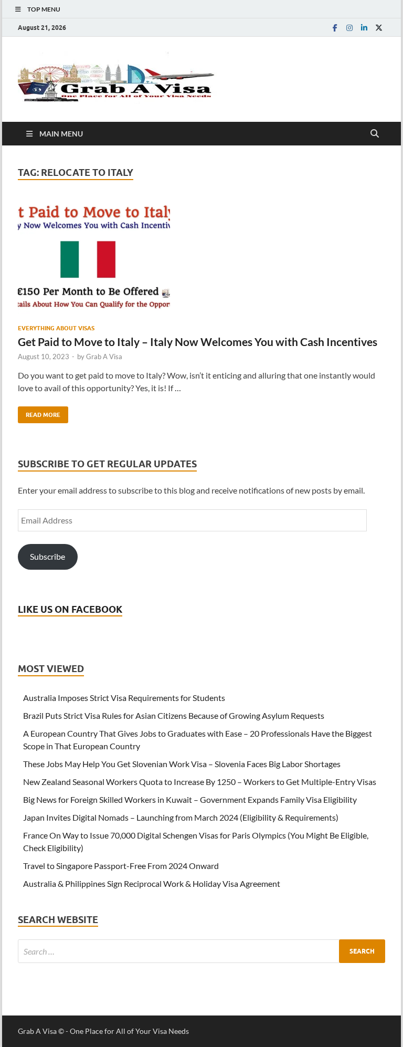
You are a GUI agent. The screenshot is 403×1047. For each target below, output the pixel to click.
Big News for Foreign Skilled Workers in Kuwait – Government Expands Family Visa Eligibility (190, 799)
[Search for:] (201, 951)
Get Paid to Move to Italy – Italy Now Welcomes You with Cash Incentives (197, 341)
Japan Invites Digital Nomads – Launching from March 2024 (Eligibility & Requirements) (180, 817)
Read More (39, 412)
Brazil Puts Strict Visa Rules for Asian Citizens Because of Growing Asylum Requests (173, 715)
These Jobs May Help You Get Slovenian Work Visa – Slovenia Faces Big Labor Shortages (182, 764)
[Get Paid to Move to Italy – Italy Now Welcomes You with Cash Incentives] (201, 258)
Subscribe (47, 556)
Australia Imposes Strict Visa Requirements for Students (124, 698)
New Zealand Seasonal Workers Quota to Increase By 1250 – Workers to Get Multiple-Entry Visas (199, 782)
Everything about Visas (56, 328)
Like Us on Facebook (70, 609)
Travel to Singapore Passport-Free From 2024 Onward (121, 866)
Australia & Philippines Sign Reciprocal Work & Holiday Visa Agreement (151, 883)
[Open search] (375, 134)
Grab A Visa (104, 356)
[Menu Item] (334, 27)
